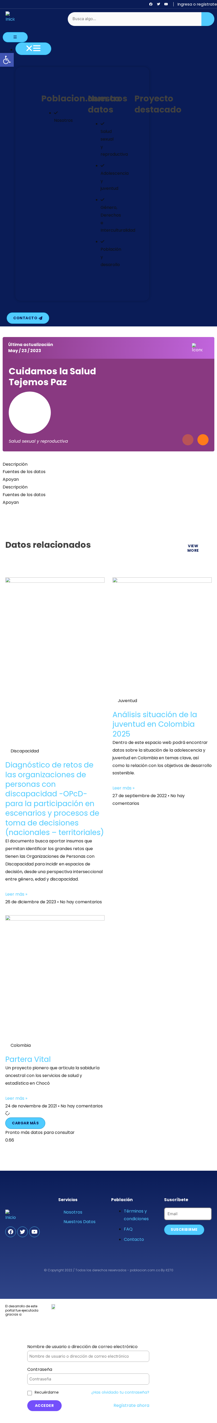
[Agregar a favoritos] (187, 439)
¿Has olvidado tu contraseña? (120, 1392)
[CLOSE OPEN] (33, 48)
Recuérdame (47, 1392)
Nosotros (73, 1212)
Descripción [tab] (15, 464)
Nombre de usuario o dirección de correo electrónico (82, 1347)
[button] (25, 1123)
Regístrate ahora (131, 1405)
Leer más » (16, 894)
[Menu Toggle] (15, 37)
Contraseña (39, 1369)
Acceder (44, 1405)
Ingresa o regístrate (197, 4)
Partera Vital (28, 1059)
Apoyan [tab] (11, 479)
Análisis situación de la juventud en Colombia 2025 (154, 724)
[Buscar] (208, 19)
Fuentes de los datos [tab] (24, 472)
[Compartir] (203, 439)
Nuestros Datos (80, 1222)
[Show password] (138, 1379)
